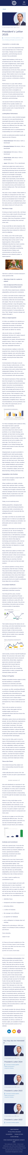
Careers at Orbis (19, 1134)
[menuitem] (24, 3)
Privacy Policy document (14, 1131)
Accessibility (9, 1134)
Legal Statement (14, 1129)
